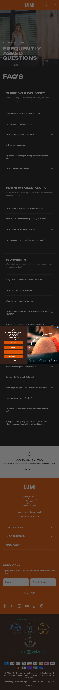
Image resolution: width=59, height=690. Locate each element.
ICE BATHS (14, 342)
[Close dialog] (57, 327)
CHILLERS (14, 351)
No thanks (13, 360)
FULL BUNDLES (13, 356)
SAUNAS (13, 347)
